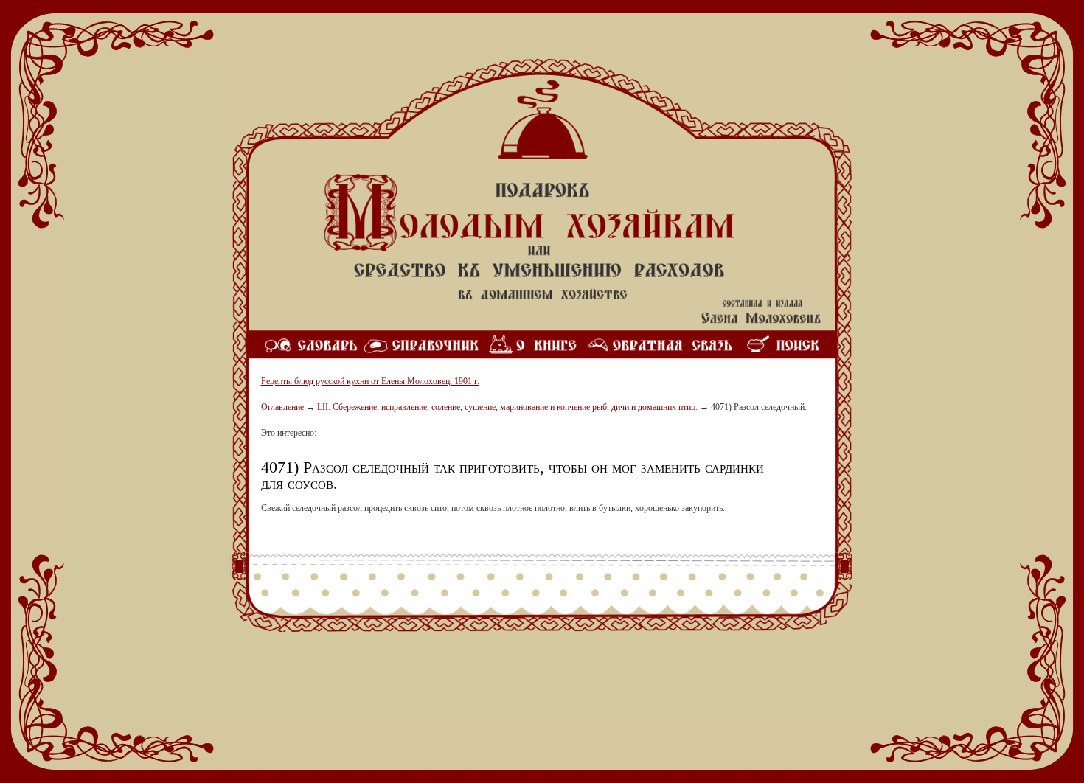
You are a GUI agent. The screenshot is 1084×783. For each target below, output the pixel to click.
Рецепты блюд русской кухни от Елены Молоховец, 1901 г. (370, 381)
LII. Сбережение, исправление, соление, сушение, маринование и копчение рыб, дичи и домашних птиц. (507, 407)
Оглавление (282, 407)
